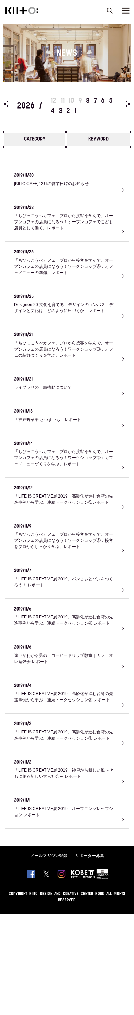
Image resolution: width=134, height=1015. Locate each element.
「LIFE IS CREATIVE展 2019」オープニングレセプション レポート (63, 807)
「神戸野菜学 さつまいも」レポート (47, 415)
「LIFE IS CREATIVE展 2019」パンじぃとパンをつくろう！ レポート (63, 578)
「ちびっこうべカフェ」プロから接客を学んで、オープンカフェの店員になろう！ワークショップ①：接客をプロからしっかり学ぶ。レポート (63, 536)
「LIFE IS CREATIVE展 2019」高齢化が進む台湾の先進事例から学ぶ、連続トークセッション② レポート (63, 693)
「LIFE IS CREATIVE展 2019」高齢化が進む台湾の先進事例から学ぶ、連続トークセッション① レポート (63, 731)
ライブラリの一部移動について (43, 383)
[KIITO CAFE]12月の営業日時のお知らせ (51, 179)
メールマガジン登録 (48, 855)
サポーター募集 (89, 855)
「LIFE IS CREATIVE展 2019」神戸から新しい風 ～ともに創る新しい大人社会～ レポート (64, 769)
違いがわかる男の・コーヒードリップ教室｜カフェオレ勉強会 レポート (63, 654)
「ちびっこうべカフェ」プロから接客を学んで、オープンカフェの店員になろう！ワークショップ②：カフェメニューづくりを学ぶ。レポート (63, 454)
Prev (6, 104)
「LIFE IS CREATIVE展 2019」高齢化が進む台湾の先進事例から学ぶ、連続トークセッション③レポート (63, 495)
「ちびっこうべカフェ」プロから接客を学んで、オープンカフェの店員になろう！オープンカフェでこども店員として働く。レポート (63, 218)
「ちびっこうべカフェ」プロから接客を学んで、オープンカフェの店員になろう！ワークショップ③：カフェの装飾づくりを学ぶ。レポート (63, 345)
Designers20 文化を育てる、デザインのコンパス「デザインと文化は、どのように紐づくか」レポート (63, 303)
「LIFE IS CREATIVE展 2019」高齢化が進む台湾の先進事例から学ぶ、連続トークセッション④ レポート (63, 616)
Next (128, 104)
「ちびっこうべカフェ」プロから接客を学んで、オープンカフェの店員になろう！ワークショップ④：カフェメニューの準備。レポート (63, 262)
